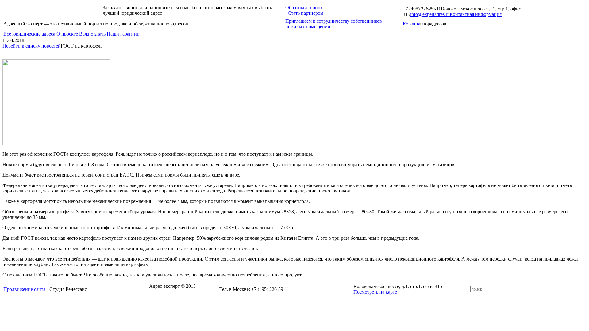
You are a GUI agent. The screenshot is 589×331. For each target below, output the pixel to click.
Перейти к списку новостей (31, 45)
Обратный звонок (304, 7)
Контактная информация (476, 14)
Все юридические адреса (29, 33)
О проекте (67, 33)
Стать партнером (305, 13)
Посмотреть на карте (375, 292)
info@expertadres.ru (430, 14)
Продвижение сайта (24, 289)
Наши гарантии (123, 33)
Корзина (411, 23)
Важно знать (92, 33)
